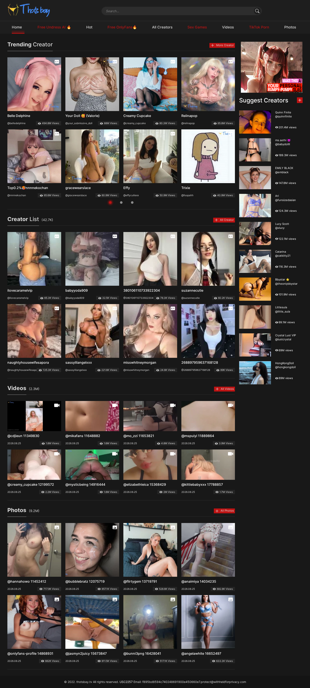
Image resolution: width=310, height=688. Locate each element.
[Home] (29, 10)
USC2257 (126, 682)
